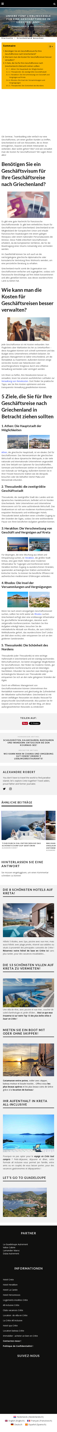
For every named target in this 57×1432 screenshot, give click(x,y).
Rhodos (38, 614)
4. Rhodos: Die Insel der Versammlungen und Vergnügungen (27, 81)
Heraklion (29, 557)
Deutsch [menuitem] (18, 1424)
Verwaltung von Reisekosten (14, 381)
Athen (4, 452)
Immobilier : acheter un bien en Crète (20, 1335)
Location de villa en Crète (15, 1315)
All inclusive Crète (11, 1305)
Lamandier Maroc (11, 1250)
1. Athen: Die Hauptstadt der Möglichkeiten (26, 69)
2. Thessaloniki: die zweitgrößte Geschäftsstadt (27, 72)
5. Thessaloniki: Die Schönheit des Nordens (26, 85)
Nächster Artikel (28, 750)
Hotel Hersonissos (11, 1294)
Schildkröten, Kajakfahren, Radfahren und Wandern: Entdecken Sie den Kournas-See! (28, 742)
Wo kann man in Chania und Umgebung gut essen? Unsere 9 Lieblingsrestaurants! (28, 756)
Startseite (7, 38)
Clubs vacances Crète (13, 1310)
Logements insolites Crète (15, 1300)
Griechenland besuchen (40, 26)
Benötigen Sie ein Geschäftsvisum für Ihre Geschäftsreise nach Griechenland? (23, 52)
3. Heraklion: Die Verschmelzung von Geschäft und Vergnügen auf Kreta (29, 75)
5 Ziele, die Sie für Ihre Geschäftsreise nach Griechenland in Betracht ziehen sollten (24, 64)
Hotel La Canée (10, 1289)
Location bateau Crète (13, 1330)
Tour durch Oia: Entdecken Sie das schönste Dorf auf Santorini (21, 844)
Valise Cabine (9, 1247)
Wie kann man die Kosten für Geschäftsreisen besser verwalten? (28, 58)
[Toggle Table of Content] (49, 46)
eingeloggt (18, 872)
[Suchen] (54, 3)
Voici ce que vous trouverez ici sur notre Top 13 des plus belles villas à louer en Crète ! (28, 1015)
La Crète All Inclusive (12, 1320)
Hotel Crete (8, 1279)
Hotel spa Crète (10, 1325)
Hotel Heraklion (10, 1284)
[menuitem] (28, 1417)
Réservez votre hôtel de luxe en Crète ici (26, 950)
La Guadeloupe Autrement (15, 1244)
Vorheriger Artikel (28, 737)
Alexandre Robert (19, 26)
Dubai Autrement (11, 1253)
